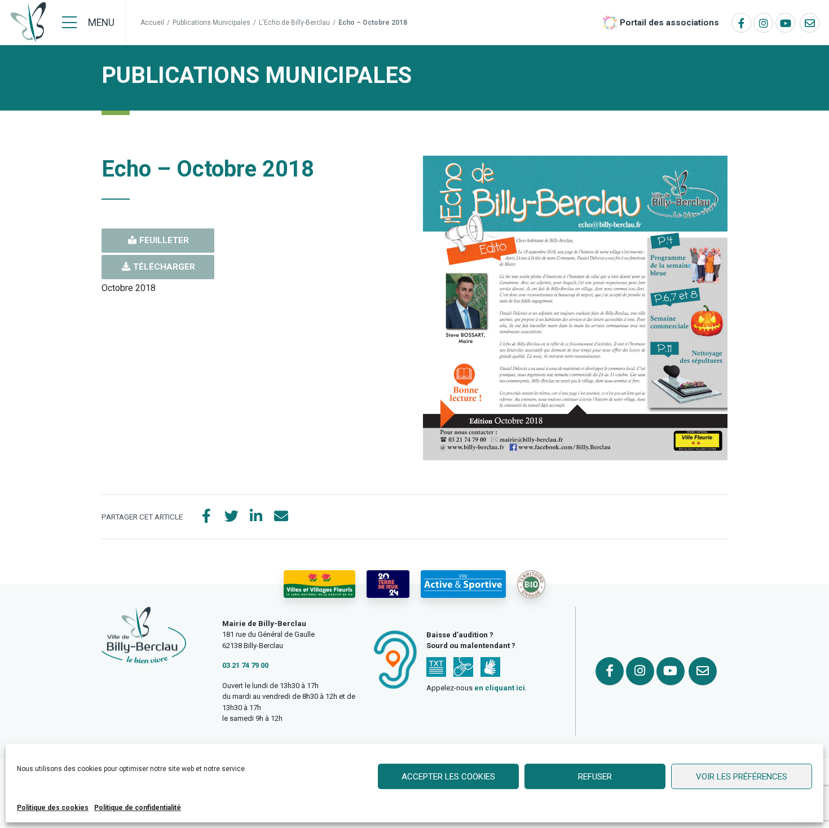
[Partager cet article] (281, 516)
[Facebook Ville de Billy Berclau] (741, 23)
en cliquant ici (499, 688)
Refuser (595, 777)
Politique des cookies (53, 808)
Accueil (152, 23)
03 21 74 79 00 (245, 665)
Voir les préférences (741, 777)
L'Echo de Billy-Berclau (294, 23)
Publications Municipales (211, 23)
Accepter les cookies (448, 777)
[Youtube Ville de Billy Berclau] (785, 23)
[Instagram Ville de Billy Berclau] (763, 23)
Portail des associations (669, 22)
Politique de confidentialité (137, 808)
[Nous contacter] (809, 23)
